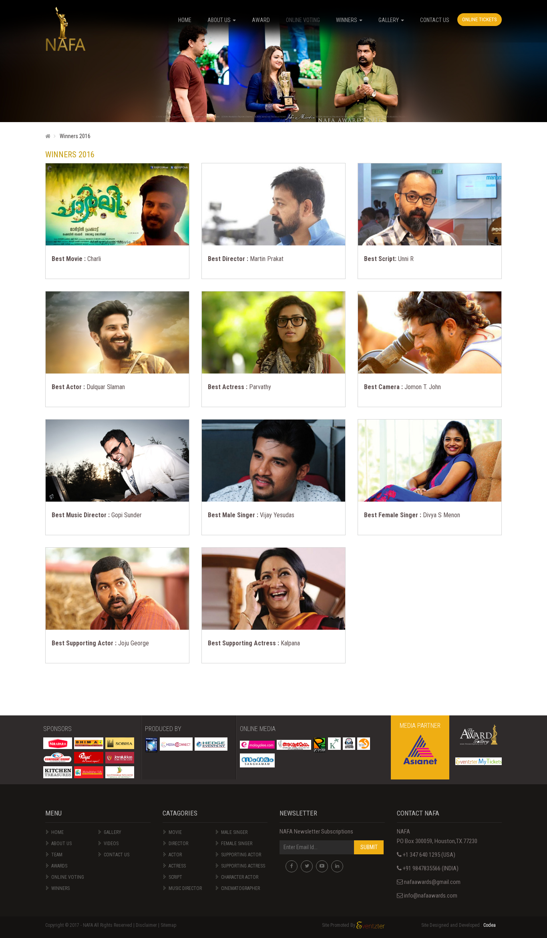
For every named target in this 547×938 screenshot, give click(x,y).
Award (261, 20)
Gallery (112, 832)
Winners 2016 (75, 136)
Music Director (185, 888)
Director (178, 843)
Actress (177, 866)
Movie (175, 832)
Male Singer (234, 832)
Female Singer (236, 843)
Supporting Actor (241, 855)
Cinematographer (240, 888)
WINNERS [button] (347, 20)
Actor (175, 855)
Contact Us (434, 20)
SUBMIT (369, 847)
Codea (489, 925)
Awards (59, 866)
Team (56, 855)
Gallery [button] (389, 20)
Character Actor (239, 877)
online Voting (67, 877)
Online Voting (303, 20)
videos (111, 843)
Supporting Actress (243, 866)
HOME (184, 20)
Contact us (116, 855)
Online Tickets (479, 19)
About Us (61, 843)
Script (175, 877)
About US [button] (219, 20)
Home (57, 832)
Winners (60, 888)
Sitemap (168, 925)
